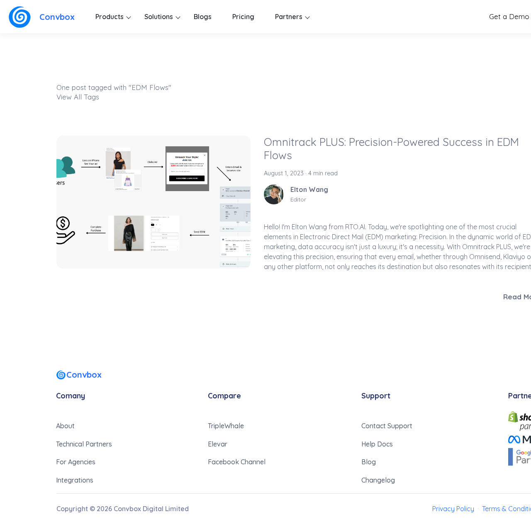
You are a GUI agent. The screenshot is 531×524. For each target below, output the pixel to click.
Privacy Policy (453, 509)
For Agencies (75, 462)
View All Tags (77, 96)
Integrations (74, 480)
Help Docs (377, 444)
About (65, 426)
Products (109, 16)
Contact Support (386, 426)
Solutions (158, 16)
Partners (288, 16)
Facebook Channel (237, 462)
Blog (368, 462)
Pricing (243, 16)
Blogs (203, 16)
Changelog (378, 480)
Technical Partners (84, 444)
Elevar (217, 444)
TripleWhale (226, 426)
